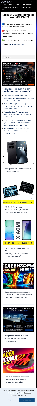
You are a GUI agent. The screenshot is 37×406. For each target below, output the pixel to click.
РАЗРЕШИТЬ (27, 400)
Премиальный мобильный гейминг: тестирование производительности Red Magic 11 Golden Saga (19, 98)
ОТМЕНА (10, 400)
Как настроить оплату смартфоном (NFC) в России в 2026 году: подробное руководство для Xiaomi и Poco (18, 122)
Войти (33, 2)
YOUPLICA (6, 2)
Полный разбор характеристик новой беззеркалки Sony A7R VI (17, 90)
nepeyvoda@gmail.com (18, 44)
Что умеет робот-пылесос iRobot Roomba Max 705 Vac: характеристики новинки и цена (18, 130)
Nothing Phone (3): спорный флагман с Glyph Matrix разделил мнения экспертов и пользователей (19, 106)
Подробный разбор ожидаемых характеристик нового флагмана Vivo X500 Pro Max (18, 114)
